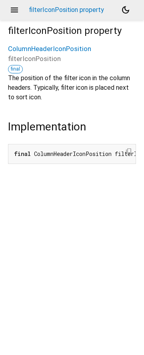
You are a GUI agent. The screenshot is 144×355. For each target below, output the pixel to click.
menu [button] (14, 10)
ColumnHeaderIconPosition (49, 49)
